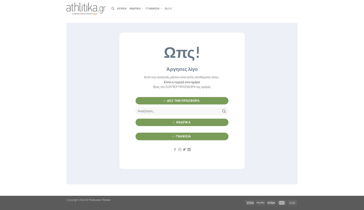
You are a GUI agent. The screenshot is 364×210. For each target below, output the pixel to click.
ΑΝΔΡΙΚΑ (135, 8)
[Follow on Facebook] (175, 149)
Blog (168, 8)
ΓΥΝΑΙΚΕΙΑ (152, 8)
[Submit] (224, 111)
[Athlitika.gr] (86, 8)
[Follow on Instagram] (179, 149)
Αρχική (122, 8)
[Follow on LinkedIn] (189, 149)
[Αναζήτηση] (112, 8)
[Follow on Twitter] (184, 149)
